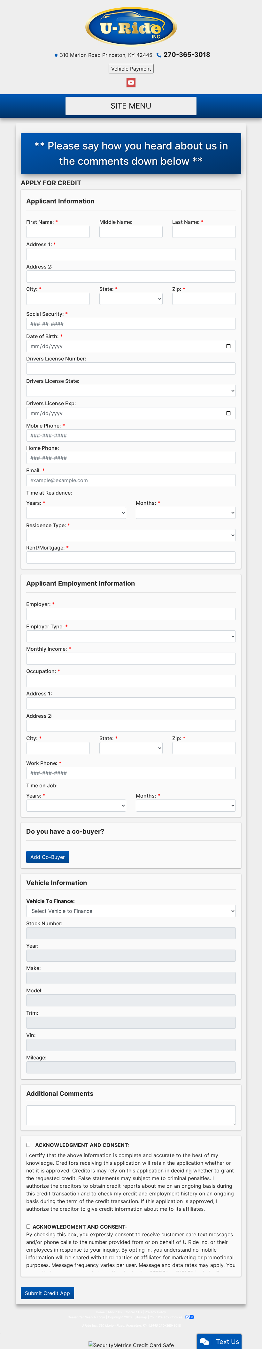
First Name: (40, 222)
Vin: (31, 1035)
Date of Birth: (42, 336)
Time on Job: (42, 785)
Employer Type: (45, 626)
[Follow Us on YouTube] (131, 82)
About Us (115, 1312)
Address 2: (39, 266)
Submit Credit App (47, 1293)
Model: (34, 990)
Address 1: (39, 244)
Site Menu (131, 105)
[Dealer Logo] (131, 26)
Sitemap (141, 1317)
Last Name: (186, 222)
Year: (32, 946)
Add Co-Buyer (47, 857)
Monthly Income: (46, 649)
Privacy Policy (155, 1312)
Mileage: (36, 1057)
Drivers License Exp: (51, 403)
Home (100, 1312)
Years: (34, 503)
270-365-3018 (187, 54)
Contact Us (133, 1312)
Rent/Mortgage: (45, 547)
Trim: (32, 1013)
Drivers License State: (53, 381)
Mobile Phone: (43, 425)
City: (32, 289)
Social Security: (45, 314)
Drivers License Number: (56, 358)
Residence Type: (46, 525)
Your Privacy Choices (166, 1317)
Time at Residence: (49, 492)
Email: (33, 470)
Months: (146, 503)
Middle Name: (116, 222)
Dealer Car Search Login (86, 1317)
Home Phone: (42, 448)
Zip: (176, 289)
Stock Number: (44, 923)
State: (106, 289)
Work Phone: (42, 763)
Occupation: (41, 671)
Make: (33, 968)
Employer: (38, 604)
